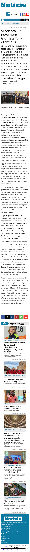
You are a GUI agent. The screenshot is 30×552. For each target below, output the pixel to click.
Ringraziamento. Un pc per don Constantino (13, 407)
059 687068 (7, 528)
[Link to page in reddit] (26, 317)
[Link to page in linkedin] (12, 317)
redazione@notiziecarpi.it (9, 81)
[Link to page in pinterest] (16, 317)
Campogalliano (16, 375)
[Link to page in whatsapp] (21, 317)
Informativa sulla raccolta (10, 550)
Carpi (23, 375)
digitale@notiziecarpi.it (11, 532)
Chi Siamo (4, 534)
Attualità (9, 340)
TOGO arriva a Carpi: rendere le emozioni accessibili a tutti (12, 469)
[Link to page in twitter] (7, 317)
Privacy (3, 540)
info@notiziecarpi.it (10, 530)
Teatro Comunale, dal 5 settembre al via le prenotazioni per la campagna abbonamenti (14, 436)
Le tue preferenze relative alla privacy (16, 546)
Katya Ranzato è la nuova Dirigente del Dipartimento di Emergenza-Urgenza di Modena (14, 347)
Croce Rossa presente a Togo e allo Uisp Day (13, 380)
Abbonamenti (5, 538)
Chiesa (14, 404)
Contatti (3, 536)
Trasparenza (4, 542)
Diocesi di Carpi (22, 522)
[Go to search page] (22, 20)
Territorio (15, 340)
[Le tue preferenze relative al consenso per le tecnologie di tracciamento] (27, 549)
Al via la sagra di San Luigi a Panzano (14, 502)
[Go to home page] (3, 20)
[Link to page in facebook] (3, 317)
